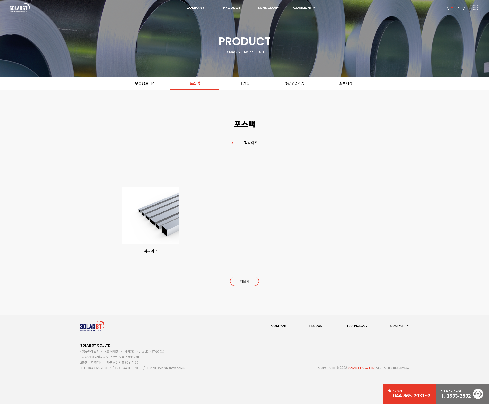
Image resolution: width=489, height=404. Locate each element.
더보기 (244, 281)
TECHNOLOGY (357, 326)
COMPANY (279, 326)
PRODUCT (316, 326)
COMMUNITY (399, 326)
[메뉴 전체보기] (474, 8)
